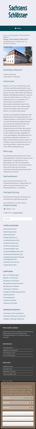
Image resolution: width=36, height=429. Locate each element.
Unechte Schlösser (9, 300)
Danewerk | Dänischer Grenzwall (14, 316)
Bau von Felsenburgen (11, 275)
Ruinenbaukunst (8, 295)
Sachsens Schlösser (9, 43)
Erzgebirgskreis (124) (10, 237)
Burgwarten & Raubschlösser (13, 283)
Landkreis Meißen (13, 35)
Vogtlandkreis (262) (10, 265)
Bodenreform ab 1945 (9, 371)
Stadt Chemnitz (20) (10, 229)
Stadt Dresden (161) (10, 232)
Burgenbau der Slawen (11, 281)
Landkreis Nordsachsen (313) (13, 254)
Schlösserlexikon (9, 297)
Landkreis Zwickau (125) (11, 262)
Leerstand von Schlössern (10, 350)
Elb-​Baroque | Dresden (11, 286)
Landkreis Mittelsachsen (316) (13, 251)
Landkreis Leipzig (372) (11, 246)
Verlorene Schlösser (10, 303)
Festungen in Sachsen (10, 289)
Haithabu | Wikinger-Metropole (13, 319)
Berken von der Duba (10, 278)
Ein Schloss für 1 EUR (9, 352)
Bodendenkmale (7, 366)
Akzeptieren (18, 413)
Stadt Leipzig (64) (9, 235)
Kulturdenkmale (7, 369)
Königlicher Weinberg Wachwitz (14, 292)
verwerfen (18, 419)
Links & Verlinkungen (9, 355)
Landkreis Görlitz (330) (10, 243)
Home (5, 35)
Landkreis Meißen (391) (11, 249)
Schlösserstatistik (8, 347)
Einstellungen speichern (18, 424)
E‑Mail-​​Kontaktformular (9, 374)
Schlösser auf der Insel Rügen (13, 313)
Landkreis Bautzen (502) (11, 240)
